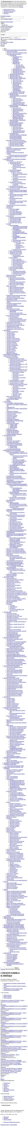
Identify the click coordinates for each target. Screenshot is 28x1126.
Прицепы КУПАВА (12, 574)
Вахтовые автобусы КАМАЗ (17, 143)
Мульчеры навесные (15, 823)
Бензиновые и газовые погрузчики (18, 391)
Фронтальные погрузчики (13, 189)
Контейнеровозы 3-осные (16, 523)
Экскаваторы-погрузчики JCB (14, 323)
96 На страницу (8, 997)
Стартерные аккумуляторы (13, 923)
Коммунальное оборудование (14, 831)
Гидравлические (14, 869)
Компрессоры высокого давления (15, 939)
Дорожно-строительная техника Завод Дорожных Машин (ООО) (16, 296)
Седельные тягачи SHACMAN (14, 445)
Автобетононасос (14, 317)
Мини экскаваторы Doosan (16, 288)
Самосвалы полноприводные (14, 412)
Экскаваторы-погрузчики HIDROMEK (16, 311)
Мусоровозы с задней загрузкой (18, 728)
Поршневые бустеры (12, 938)
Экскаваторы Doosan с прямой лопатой (18, 165)
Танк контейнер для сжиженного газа (16, 592)
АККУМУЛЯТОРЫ (9, 918)
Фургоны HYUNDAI (12, 51)
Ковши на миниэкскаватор (16, 808)
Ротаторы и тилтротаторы (13, 852)
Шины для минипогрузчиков (14, 893)
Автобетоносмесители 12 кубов (15, 691)
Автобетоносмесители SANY (14, 695)
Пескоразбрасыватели (15, 838)
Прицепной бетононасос (16, 318)
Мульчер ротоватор (14, 825)
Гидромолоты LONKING (16, 790)
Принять (21, 6)
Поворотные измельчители (16, 856)
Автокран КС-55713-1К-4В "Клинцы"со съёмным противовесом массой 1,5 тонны (13, 1050)
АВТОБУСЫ (7, 330)
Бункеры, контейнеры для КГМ (15, 769)
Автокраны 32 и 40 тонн (13, 614)
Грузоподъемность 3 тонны (16, 383)
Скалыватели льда (11, 875)
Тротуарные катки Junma (19, 271)
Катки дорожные (14, 225)
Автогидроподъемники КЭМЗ (14, 671)
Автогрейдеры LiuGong (16, 222)
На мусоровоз (13, 872)
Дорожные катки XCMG (16, 253)
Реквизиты (6, 1085)
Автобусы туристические (13, 338)
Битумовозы (10, 602)
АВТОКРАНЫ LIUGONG (13, 636)
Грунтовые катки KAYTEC (20, 243)
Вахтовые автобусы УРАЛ (16, 144)
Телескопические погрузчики (14, 275)
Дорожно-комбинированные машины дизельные (17, 745)
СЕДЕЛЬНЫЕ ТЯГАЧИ (10, 435)
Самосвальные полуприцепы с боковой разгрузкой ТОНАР (20, 457)
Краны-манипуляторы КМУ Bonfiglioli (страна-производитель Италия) (16, 664)
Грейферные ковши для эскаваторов (15, 867)
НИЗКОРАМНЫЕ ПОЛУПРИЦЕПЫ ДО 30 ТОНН (18, 503)
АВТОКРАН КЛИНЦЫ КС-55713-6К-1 (11, 1037)
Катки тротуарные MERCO (17, 268)
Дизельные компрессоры (13, 931)
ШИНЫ (6, 889)
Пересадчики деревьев (12, 873)
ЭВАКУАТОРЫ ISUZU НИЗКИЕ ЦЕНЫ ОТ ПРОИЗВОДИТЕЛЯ (18, 117)
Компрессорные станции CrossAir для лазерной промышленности (16, 944)
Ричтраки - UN (16, 395)
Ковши (8, 802)
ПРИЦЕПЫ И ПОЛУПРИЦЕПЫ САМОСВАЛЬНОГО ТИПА (15, 482)
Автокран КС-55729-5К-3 (7, 1056)
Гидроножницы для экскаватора (15, 853)
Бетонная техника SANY (13, 315)
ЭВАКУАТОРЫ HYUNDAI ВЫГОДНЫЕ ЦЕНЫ (20, 114)
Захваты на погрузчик (12, 876)
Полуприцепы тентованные (17, 527)
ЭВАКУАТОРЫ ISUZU (18, 104)
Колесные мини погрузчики (17, 277)
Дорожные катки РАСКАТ (19, 249)
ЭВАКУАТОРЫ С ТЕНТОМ (17, 93)
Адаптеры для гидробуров (16, 798)
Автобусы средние (11, 350)
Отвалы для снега (14, 834)
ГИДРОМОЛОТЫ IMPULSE (17, 780)
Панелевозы (10, 554)
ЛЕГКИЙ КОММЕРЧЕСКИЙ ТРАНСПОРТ (15, 757)
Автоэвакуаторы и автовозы (14, 54)
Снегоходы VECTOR (12, 954)
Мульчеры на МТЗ (14, 826)
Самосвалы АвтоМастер (13, 419)
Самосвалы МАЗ (11, 418)
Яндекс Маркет (7, 1119)
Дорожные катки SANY (16, 252)
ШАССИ (6, 881)
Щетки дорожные (14, 833)
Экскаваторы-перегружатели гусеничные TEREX (14, 304)
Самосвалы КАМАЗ (12, 416)
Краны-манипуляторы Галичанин (15, 659)
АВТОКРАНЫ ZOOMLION (14, 635)
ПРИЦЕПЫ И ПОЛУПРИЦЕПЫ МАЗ (16, 534)
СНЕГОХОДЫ (7, 953)
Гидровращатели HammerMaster (18, 795)
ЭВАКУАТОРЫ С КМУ (19, 91)
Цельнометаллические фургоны (15, 761)
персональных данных (20, 39)
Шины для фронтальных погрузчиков (16, 891)
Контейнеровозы (11, 500)
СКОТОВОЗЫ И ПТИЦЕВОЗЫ (15, 561)
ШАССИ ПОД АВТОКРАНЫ (14, 884)
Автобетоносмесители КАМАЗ (15, 687)
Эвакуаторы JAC (17, 82)
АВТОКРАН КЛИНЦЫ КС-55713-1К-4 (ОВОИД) (13, 1008)
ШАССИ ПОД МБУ (12, 883)
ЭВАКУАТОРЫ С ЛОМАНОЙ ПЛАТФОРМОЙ (17, 85)
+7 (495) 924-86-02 (5, 29)
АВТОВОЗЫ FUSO (18, 70)
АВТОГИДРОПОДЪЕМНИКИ (12, 666)
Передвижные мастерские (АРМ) (18, 141)
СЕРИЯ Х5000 (13, 427)
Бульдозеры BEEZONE (15, 211)
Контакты (6, 13)
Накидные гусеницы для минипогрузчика (16, 846)
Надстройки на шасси (15, 521)
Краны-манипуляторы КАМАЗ (14, 662)
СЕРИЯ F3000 (13, 426)
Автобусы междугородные (13, 339)
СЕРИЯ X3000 (13, 424)
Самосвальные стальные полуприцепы (16, 519)
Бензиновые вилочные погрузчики (18, 373)
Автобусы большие (11, 342)
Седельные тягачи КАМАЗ (13, 441)
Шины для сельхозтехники (13, 906)
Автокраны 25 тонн (12, 613)
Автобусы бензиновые (12, 345)
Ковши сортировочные (15, 811)
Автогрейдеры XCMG (15, 218)
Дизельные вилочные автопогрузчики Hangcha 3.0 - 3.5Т (18, 368)
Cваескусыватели (11, 850)
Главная (3, 969)
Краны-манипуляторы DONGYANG (16, 660)
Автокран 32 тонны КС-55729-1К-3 (10, 1001)
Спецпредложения (8, 12)
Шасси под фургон (11, 885)
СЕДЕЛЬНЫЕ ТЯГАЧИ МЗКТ (14, 443)
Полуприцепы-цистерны (13, 555)
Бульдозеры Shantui (14, 209)
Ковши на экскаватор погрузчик (18, 804)
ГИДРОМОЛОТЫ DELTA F (17, 782)
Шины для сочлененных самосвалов (16, 904)
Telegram (6, 1118)
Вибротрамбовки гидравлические (15, 815)
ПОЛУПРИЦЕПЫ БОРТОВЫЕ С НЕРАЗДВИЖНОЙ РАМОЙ (20, 489)
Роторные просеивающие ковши (18, 813)
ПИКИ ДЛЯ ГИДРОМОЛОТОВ (18, 788)
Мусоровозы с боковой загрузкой (18, 726)
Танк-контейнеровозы (15, 525)
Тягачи (8, 400)
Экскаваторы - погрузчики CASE (15, 329)
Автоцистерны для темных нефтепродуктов (13, 585)
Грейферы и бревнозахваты (14, 860)
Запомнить (5, 25)
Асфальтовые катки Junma (19, 272)
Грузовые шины (14, 908)
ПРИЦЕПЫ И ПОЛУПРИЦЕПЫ (12, 450)
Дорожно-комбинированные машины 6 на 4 (17, 739)
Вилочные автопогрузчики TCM (18, 370)
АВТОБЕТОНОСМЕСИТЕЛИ (11, 678)
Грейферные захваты (15, 865)
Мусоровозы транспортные (17, 730)
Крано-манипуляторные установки (15, 648)
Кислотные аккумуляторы (13, 922)
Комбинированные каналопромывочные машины (17, 718)
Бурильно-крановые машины (14, 645)
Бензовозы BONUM (12, 601)
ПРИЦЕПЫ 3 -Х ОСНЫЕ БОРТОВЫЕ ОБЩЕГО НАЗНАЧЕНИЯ (16, 546)
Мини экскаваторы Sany (16, 290)
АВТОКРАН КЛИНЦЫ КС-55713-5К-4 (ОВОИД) (13, 1026)
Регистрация (7, 16)
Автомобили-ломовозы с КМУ (14, 644)
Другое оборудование (12, 777)
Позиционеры (10, 879)
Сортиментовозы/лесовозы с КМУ (15, 643)
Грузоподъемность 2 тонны (16, 381)
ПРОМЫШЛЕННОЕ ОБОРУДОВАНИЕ (14, 927)
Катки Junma (13, 269)
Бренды (5, 1084)
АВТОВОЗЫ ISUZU (18, 73)
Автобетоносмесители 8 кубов (14, 690)
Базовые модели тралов (18, 508)
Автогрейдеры (10, 215)
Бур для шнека (13, 796)
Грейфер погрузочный (15, 861)
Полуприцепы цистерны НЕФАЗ (15, 579)
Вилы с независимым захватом (14, 877)
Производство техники (9, 10)
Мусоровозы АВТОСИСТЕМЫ (18, 734)
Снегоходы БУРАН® (12, 958)
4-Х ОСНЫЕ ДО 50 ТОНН (16, 573)
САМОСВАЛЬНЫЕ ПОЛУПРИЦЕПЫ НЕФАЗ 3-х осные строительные (17, 542)
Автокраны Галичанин (12, 617)
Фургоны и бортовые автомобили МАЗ (17, 52)
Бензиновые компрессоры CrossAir (18, 942)
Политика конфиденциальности (12, 1122)
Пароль (2, 19)
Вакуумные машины (12, 709)
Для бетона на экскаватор (16, 857)
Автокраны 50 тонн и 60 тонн (14, 616)
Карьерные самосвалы (12, 430)
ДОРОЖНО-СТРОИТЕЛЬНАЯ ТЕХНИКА (15, 159)
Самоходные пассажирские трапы (15, 765)
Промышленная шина (15, 912)
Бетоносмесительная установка (17, 321)
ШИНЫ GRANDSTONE (13, 907)
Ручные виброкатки (18, 265)
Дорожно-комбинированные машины (16, 737)
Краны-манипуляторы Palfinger (14, 649)
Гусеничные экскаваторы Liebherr (18, 187)
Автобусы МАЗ (10, 335)
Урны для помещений (12, 776)
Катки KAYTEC (17, 241)
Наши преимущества (9, 1089)
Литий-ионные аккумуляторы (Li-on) (16, 919)
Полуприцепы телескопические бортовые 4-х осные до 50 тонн (18, 498)
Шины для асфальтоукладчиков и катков (17, 896)
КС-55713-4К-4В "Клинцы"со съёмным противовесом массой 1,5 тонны (11, 1071)
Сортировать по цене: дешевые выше (13, 988)
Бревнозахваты (13, 870)
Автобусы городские (12, 344)
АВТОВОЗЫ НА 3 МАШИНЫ (17, 60)
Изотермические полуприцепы (14, 477)
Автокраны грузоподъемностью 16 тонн (17, 618)
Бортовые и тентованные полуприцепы (17, 484)
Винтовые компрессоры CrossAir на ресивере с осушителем (16, 929)
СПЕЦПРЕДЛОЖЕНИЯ (10, 764)
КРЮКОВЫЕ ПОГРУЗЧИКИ (14, 751)
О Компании (7, 1083)
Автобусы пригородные (13, 341)
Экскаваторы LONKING (16, 182)
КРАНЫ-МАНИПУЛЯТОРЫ (11, 637)
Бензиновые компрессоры (13, 941)
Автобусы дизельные (12, 348)
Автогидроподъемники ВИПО (14, 670)
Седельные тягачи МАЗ (13, 442)
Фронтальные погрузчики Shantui (18, 190)
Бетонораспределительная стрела (18, 319)
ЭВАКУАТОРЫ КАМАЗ (16, 77)
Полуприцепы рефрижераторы (14, 562)
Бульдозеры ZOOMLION (16, 213)
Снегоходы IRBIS (11, 959)
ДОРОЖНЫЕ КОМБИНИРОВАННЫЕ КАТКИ (19, 237)
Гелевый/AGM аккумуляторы (14, 920)
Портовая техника (17, 393)
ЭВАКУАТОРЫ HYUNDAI (17, 74)
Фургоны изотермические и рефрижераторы (14, 150)
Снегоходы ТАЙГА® (12, 955)
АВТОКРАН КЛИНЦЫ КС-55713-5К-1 (11, 1014)
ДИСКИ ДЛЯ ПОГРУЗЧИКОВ (12, 962)
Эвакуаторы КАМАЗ (18, 81)
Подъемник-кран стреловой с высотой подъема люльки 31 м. (16, 631)
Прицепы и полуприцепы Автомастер (16, 552)
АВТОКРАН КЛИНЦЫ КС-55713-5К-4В (11, 1031)
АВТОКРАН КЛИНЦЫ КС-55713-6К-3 (11, 1042)
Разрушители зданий (12, 299)
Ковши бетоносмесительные (17, 814)
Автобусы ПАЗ (10, 333)
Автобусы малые (11, 349)
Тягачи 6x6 (9, 439)
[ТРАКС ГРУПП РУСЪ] (7, 26)
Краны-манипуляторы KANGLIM (15, 651)
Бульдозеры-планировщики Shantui (15, 298)
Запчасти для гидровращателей (17, 799)
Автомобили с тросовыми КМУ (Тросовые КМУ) (15, 639)
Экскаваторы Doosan (15, 163)
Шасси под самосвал (12, 888)
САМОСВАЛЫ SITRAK (13, 431)
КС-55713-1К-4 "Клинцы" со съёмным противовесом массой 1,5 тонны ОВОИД (11, 1063)
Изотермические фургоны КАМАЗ (18, 155)
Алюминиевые (13, 606)
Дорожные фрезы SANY (13, 326)
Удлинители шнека (14, 800)
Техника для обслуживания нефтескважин (14, 754)
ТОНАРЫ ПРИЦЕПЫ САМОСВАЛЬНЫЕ (18, 463)
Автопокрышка (13, 910)
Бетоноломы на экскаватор (16, 854)
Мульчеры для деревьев (16, 821)
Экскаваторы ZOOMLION (16, 186)
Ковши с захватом (14, 848)
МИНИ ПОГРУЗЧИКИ (12, 399)
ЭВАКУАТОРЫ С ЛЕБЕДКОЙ (17, 78)
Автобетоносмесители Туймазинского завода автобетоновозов (16, 683)
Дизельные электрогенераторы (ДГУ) (16, 935)
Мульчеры (9, 818)
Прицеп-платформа (12, 575)
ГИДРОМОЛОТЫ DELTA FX (17, 783)
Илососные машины (12, 752)
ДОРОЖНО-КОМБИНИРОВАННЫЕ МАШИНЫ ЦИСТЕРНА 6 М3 (17, 748)
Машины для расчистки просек (18, 217)
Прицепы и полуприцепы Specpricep (16, 551)
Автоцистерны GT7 (12, 578)
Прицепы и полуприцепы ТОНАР (15, 451)
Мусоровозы (10, 725)
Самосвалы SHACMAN (13, 423)
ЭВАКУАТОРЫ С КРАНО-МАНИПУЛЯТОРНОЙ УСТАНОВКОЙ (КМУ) (16, 124)
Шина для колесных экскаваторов (15, 897)
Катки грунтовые (17, 259)
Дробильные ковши (15, 810)
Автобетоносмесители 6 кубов (14, 679)
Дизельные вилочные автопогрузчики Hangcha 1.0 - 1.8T (18, 363)
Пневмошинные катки (18, 263)
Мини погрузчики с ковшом (17, 284)
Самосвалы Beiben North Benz (14, 434)
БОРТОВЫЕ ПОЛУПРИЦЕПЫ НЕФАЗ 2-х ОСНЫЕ (18, 538)
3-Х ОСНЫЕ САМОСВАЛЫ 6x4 (15, 403)
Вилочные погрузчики (12, 357)
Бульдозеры (9, 207)
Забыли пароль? (8, 19)
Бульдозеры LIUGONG (15, 214)
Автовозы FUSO (20, 66)
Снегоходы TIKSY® (12, 957)
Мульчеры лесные (14, 819)
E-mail (2, 17)
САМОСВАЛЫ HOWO (13, 432)
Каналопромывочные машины (14, 715)
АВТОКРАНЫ (7, 612)
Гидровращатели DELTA (16, 792)
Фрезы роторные (11, 830)
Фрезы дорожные (11, 827)
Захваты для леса (14, 864)
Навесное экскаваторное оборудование (16, 843)
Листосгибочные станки (13, 946)
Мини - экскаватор (17, 172)
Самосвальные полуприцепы (14, 476)
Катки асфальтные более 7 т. (20, 261)
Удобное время (4, 37)
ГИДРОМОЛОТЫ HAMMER (17, 784)
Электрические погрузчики (17, 361)
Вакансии (6, 1088)
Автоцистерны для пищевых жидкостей (17, 593)
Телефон (3, 34)
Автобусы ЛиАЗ (11, 337)
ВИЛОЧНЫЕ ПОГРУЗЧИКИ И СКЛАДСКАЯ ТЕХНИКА (12, 355)
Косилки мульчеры (14, 822)
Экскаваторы (10, 160)
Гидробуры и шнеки (12, 791)
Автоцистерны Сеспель (13, 581)
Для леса (12, 862)
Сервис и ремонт (8, 1097)
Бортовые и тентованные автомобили (16, 148)
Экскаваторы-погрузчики (13, 308)
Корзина (3, 44)
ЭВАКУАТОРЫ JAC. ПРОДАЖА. (18, 111)
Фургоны (9, 147)
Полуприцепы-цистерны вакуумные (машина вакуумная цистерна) (18, 558)
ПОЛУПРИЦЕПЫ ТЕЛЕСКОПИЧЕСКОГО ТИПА (18, 492)
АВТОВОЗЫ (13, 55)
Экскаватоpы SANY (15, 171)
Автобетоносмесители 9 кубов (14, 686)
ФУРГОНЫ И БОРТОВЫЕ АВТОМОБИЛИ (15, 50)
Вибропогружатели (12, 817)
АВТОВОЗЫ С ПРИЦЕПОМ (16, 63)
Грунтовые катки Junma (19, 273)
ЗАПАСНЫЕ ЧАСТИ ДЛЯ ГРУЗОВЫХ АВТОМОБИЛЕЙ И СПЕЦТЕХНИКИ (14, 925)
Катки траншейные (17, 264)
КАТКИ (9, 224)
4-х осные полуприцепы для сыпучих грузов (17, 610)
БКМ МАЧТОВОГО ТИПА (17, 647)
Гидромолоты (10, 779)
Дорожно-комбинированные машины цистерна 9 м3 (17, 742)
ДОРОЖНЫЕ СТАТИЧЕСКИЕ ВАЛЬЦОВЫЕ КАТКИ (18, 231)
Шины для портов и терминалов (15, 903)
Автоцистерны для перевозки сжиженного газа (14, 588)
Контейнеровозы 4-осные (16, 524)
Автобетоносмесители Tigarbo (14, 680)
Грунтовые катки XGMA (16, 267)
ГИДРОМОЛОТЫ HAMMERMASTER (15, 786)
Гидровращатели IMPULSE (17, 794)
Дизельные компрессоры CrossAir (18, 932)
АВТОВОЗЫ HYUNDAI (19, 71)
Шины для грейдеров (12, 899)
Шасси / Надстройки (12, 760)
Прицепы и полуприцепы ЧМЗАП (15, 550)
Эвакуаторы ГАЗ (17, 79)
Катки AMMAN (14, 257)
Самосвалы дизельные (12, 411)
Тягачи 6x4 (9, 438)
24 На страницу (8, 995)
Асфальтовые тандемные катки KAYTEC (20, 247)
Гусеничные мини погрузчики (17, 282)
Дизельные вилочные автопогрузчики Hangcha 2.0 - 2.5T (18, 366)
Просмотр (3, 1004)
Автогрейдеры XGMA (15, 220)
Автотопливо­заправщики (13, 597)
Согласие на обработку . (14, 39)
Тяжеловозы (10, 501)
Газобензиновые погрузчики (17, 358)
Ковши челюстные (14, 839)
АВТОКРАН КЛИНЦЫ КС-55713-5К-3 (11, 1019)
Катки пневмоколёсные (16, 251)
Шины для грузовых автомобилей (15, 915)
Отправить (3, 40)
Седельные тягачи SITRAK (13, 449)
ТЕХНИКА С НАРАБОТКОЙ (11, 763)
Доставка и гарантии (9, 1099)
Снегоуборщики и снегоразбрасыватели (17, 880)
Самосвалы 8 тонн (11, 414)
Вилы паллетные (14, 835)
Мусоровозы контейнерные (17, 729)
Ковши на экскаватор (15, 803)
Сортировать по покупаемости (11, 990)
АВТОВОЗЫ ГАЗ (17, 69)
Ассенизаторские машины (13, 756)
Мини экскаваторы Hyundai (17, 287)
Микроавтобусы (11, 352)
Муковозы (9, 604)
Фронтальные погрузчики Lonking (18, 194)
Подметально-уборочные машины (15, 736)
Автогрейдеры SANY (15, 221)
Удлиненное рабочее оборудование (15, 858)
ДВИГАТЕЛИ (7, 916)
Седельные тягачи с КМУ (13, 653)
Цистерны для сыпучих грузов (14, 590)
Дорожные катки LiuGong (19, 240)
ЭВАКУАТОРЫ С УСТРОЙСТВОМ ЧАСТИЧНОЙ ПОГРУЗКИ (18, 96)
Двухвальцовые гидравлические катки (18, 255)
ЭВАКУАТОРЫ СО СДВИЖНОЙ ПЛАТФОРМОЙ (18, 89)
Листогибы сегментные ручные (18, 947)
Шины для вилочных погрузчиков (15, 895)
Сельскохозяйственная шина (17, 914)
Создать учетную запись (7, 21)
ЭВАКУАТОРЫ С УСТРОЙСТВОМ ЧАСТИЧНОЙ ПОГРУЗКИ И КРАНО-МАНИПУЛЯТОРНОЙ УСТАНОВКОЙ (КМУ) (18, 136)
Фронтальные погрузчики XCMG (18, 201)
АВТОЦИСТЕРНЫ (9, 577)
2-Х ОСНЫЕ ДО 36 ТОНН (16, 566)
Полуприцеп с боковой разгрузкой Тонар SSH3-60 (19, 460)
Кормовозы (12, 608)
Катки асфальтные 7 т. (18, 260)
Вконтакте (6, 1117)
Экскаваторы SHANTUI (16, 162)
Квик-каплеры (10, 829)
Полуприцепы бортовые (16, 528)
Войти (2, 16)
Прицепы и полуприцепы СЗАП (15, 548)
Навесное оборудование (16, 397)
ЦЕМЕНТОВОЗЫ (11, 689)
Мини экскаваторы (11, 286)
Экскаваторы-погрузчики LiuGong (15, 325)
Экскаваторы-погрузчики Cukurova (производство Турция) (18, 313)
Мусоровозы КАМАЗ (15, 733)
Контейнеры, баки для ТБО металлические (14, 771)
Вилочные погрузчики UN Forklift (18, 384)
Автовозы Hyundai (20, 67)
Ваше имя (3, 31)
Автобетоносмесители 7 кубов (14, 684)
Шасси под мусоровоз (12, 887)
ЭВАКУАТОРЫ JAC (15, 75)
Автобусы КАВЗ (11, 334)
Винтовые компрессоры (13, 934)
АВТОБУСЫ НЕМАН (12, 331)
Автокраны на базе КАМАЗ (14, 629)
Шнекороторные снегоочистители (18, 837)
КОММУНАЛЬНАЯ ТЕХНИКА (12, 707)
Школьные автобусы (12, 353)
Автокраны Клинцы (12, 620)
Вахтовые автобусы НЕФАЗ (17, 145)
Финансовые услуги (9, 9)
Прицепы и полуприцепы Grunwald (16, 515)
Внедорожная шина (15, 911)
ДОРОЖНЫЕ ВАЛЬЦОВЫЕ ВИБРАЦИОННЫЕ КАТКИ (20, 227)
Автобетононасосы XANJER (14, 694)
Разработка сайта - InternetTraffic (9, 1124)
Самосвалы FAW (11, 428)
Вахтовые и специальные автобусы (16, 140)
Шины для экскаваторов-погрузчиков (16, 892)
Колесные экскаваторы (15, 170)
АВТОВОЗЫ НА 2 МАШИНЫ (17, 57)
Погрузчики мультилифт (16, 732)
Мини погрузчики (11, 276)
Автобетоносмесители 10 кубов (15, 693)
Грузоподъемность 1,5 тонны (17, 380)
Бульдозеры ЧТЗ (14, 210)
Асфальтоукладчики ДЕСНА (14, 327)
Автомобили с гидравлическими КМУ (16, 641)
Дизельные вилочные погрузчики (18, 360)
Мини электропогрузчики (13, 396)
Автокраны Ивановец (12, 633)
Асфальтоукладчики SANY (13, 322)
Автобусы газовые (11, 346)
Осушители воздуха (12, 937)
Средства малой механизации (14, 849)
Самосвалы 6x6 (10, 407)
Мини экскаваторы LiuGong (17, 291)
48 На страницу (8, 996)
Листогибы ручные (14, 951)
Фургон (9, 759)
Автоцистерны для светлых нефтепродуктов (14, 583)
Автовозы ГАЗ (19, 65)
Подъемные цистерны (12, 596)
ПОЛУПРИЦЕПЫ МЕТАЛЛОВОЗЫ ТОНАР (16, 468)
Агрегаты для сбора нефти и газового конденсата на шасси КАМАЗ (16, 599)
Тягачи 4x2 (9, 437)
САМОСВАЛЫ (7, 401)
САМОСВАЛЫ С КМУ (13, 652)
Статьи (5, 1087)
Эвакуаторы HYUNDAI (19, 102)
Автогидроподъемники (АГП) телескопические (14, 668)
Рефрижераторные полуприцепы (18, 530)
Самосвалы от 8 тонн (12, 415)
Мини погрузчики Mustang (16, 283)
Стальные (12, 605)
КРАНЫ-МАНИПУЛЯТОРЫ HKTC (16, 655)
